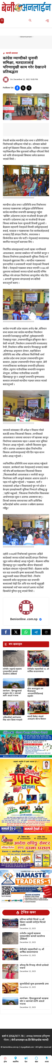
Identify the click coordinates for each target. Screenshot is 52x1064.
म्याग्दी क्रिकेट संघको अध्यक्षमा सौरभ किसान (36, 718)
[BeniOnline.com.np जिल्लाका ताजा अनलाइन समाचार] (26, 7)
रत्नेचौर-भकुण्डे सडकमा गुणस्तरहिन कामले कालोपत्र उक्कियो (12, 671)
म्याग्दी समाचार (12, 53)
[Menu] (48, 21)
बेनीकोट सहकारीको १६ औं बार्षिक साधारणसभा (38, 670)
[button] (30, 21)
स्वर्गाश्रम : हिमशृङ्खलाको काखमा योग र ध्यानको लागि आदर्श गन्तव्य (12, 693)
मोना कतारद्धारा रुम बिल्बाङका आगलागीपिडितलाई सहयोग (35, 692)
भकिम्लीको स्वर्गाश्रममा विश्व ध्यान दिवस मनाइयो (12, 718)
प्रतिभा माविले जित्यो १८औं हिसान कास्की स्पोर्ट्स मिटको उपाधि (33, 922)
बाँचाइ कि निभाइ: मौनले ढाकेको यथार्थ (34, 967)
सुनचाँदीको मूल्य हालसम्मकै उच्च (34, 984)
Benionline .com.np (24, 619)
